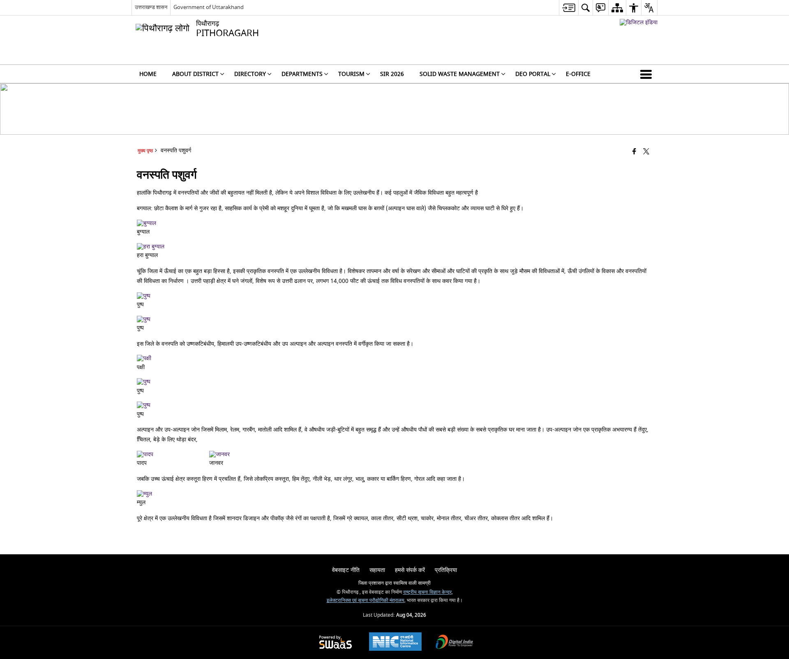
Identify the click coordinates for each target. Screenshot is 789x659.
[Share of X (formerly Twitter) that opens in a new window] (646, 152)
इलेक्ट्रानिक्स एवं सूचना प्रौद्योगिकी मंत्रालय (365, 600)
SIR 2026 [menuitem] (392, 74)
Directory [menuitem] (250, 74)
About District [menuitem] (195, 74)
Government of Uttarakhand (208, 7)
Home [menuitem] (148, 74)
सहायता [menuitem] (377, 570)
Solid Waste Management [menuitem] (460, 74)
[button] (648, 74)
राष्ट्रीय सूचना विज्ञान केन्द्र (427, 592)
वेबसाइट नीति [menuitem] (346, 570)
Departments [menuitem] (302, 74)
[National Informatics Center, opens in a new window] (395, 642)
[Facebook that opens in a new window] (634, 152)
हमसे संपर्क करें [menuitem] (410, 570)
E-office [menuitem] (578, 74)
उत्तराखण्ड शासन (151, 7)
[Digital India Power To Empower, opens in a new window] (454, 643)
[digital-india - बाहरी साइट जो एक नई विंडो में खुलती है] (639, 22)
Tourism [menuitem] (351, 74)
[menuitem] (568, 7)
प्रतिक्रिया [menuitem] (446, 570)
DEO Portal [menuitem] (532, 74)
